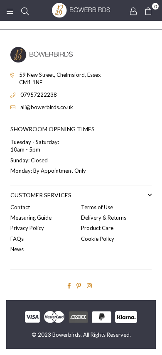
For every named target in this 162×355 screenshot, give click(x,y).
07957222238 (38, 94)
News (17, 249)
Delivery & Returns (103, 217)
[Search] (24, 10)
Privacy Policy (27, 228)
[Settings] (133, 10)
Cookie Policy (97, 238)
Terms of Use (97, 207)
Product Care (97, 228)
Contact (20, 207)
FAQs (17, 238)
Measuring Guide (31, 217)
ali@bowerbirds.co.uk (46, 107)
